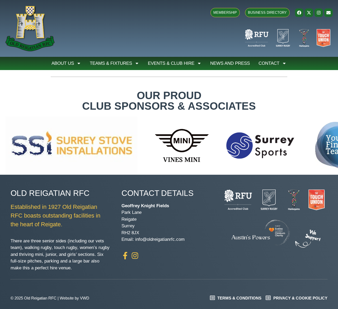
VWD (84, 298)
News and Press (230, 63)
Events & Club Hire (171, 63)
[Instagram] (318, 12)
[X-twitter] (309, 12)
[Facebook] (299, 12)
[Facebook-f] (125, 255)
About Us (62, 63)
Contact (269, 63)
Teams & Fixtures (111, 63)
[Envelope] (328, 12)
